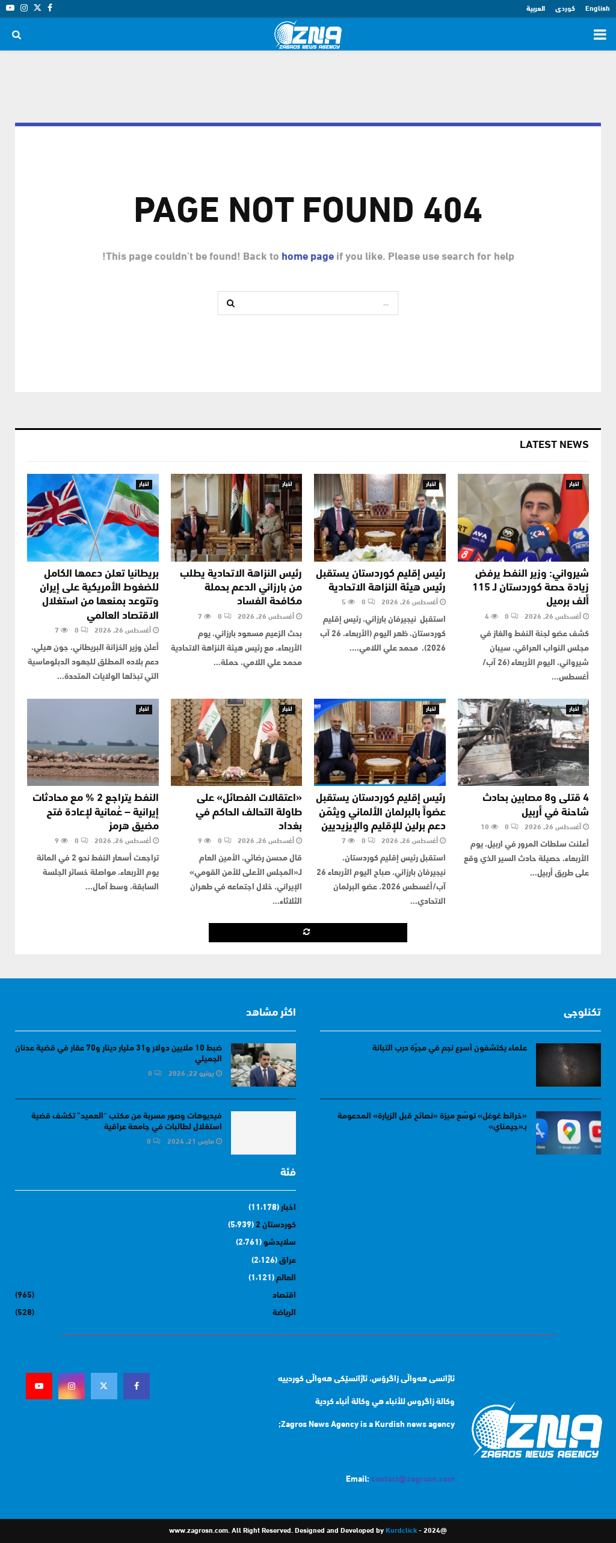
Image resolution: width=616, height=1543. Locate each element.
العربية (535, 9)
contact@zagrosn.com (413, 1479)
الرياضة (284, 1313)
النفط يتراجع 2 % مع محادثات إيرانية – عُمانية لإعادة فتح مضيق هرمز (95, 812)
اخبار (574, 484)
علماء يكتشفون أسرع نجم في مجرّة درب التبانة (449, 1048)
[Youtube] (39, 1386)
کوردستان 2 (276, 1225)
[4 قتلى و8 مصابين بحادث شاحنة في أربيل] (524, 743)
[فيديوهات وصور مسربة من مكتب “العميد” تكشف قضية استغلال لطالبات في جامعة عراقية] (263, 1133)
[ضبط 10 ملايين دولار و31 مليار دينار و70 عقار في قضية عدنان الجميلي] (263, 1065)
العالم (286, 1278)
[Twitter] (104, 1386)
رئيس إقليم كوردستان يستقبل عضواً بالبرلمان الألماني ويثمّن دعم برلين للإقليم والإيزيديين (381, 812)
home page (308, 257)
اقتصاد (284, 1295)
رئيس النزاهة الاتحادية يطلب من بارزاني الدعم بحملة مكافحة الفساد (241, 588)
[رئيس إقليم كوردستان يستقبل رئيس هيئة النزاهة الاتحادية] (380, 518)
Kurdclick (401, 1531)
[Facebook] (136, 1386)
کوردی (565, 9)
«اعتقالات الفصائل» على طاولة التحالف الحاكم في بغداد (249, 812)
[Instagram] (71, 1386)
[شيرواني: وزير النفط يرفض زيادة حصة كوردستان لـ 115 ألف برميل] (524, 518)
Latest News (554, 445)
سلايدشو (279, 1242)
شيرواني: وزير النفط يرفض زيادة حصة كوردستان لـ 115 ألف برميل (530, 588)
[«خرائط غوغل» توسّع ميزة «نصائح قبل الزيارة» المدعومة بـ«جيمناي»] (568, 1133)
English (597, 9)
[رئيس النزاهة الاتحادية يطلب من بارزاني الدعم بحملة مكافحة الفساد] (237, 518)
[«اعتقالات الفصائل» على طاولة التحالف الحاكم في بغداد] (237, 743)
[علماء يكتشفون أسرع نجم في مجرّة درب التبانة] (568, 1065)
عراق (287, 1260)
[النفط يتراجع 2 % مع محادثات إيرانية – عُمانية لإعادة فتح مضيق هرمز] (93, 743)
